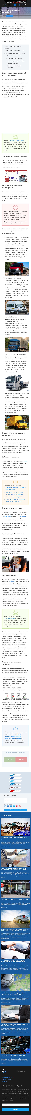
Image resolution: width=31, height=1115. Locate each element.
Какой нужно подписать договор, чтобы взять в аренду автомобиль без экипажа (14, 869)
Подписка (15, 1109)
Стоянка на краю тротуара (14, 58)
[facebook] (3, 1086)
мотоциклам (7, 516)
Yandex (17, 806)
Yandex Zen (8, 738)
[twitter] (9, 1086)
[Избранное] (22, 5)
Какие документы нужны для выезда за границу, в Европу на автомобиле (13, 993)
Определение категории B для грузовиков (13, 47)
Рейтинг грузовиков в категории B (14, 50)
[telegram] (15, 1086)
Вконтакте (7, 736)
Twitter (13, 738)
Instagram (13, 736)
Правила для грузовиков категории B (15, 53)
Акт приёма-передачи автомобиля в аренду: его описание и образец (15, 1025)
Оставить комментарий (15, 809)
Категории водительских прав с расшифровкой (16, 488)
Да (11, 759)
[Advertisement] (15, 115)
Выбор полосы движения (14, 55)
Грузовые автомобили (17, 140)
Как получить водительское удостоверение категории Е (14, 493)
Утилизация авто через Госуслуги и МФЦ (14, 837)
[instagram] (6, 1086)
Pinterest (18, 736)
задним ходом (10, 618)
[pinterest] (12, 1086)
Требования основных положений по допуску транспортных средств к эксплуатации (15, 930)
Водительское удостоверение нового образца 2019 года (15, 500)
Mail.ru (11, 806)
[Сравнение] (19, 5)
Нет (22, 759)
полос (25, 461)
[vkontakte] (20, 1086)
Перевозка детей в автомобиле (16, 61)
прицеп (12, 581)
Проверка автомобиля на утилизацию (13, 1055)
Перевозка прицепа (12, 63)
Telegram (18, 738)
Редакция (4, 1081)
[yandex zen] (18, 1086)
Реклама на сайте (6, 1079)
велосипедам (22, 516)
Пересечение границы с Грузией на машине (14, 899)
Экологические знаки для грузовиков (14, 66)
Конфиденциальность (7, 1077)
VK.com (5, 806)
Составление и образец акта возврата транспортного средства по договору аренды (13, 962)
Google (20, 806)
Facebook (19, 734)
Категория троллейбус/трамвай (15, 497)
